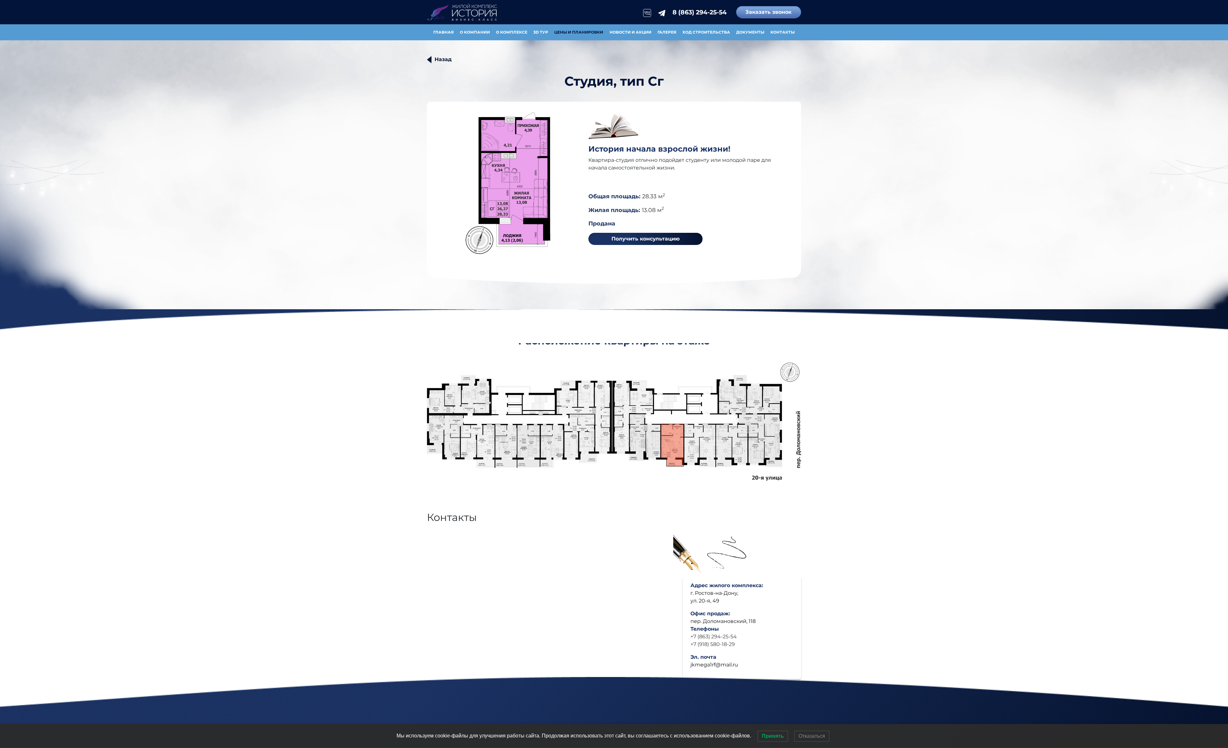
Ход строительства (706, 32)
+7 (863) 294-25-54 (713, 637)
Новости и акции (630, 32)
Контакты (782, 32)
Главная (443, 32)
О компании (475, 32)
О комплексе (511, 32)
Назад (443, 59)
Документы (750, 32)
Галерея (666, 32)
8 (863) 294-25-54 (700, 12)
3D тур (540, 32)
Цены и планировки (578, 32)
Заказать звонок (768, 12)
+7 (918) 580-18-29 (712, 644)
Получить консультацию (645, 239)
